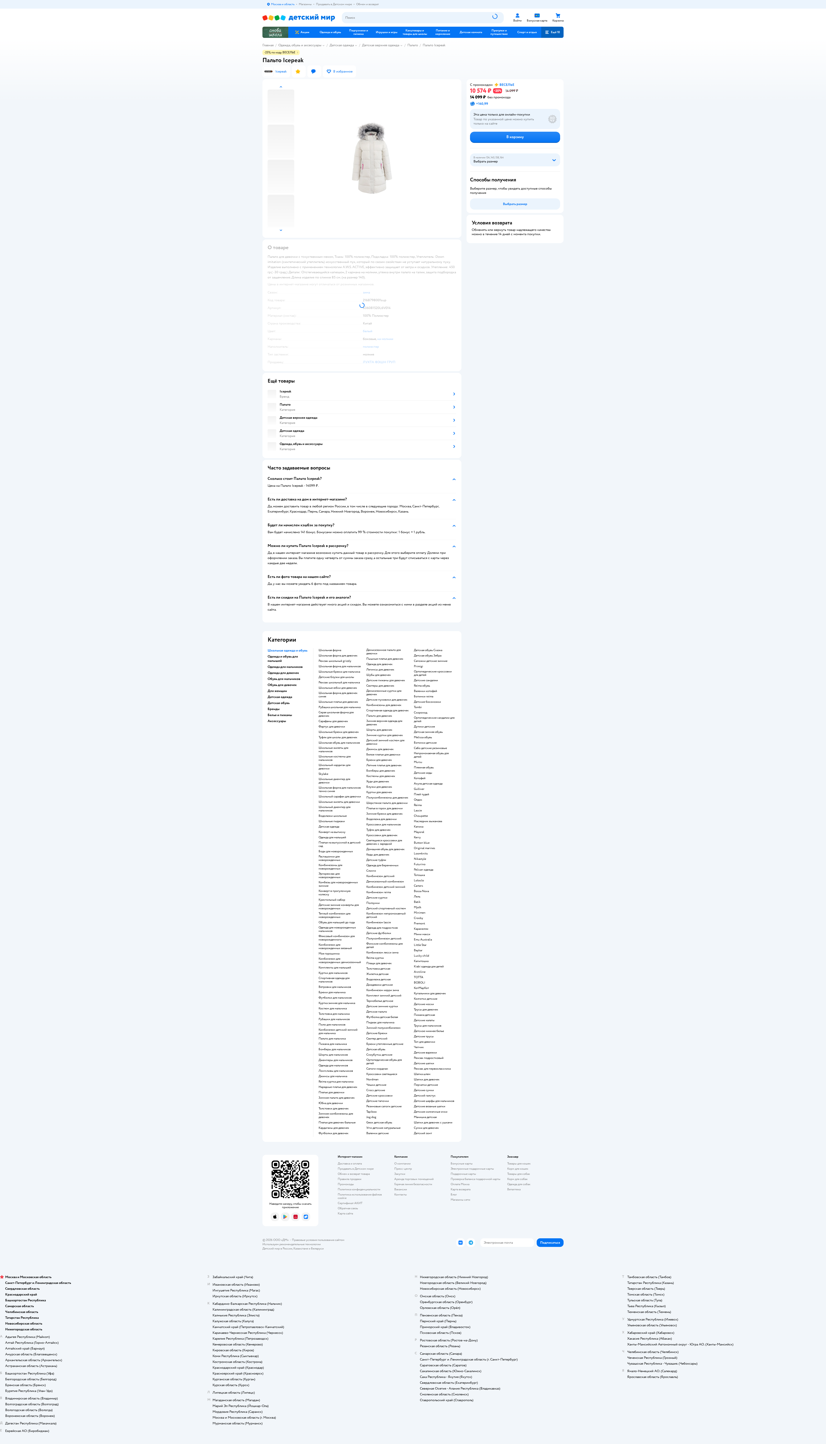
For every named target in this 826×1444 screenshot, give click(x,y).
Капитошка (421, 961)
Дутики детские (424, 726)
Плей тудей (421, 794)
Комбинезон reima (378, 892)
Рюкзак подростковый (429, 1058)
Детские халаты (424, 1020)
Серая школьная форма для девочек (336, 714)
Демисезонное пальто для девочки (383, 651)
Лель (417, 896)
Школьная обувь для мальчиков (339, 742)
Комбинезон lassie (378, 922)
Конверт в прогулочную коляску (335, 892)
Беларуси (317, 1248)
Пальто (412, 45)
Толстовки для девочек (334, 1108)
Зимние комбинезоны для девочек (336, 1115)
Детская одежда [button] (280, 697)
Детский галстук (425, 1095)
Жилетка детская (377, 974)
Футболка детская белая (382, 1017)
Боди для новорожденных (336, 851)
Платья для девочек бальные (337, 1122)
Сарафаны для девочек (333, 721)
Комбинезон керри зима (382, 990)
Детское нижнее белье (429, 1031)
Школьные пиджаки (332, 821)
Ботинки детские (425, 742)
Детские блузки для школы (336, 677)
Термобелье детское (379, 1001)
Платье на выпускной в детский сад (340, 844)
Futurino (419, 864)
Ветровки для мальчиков (335, 987)
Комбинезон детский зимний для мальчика (338, 1031)
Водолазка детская (378, 979)
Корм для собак (517, 1179)
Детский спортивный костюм (386, 908)
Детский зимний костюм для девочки (385, 742)
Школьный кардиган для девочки (334, 766)
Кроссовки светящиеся (381, 1074)
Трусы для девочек (426, 1009)
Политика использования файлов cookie (360, 1196)
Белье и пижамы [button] (280, 715)
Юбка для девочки (331, 1103)
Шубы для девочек (378, 675)
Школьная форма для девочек (338, 655)
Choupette (421, 816)
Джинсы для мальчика (333, 1076)
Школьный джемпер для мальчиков (334, 808)
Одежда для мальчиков (333, 1065)
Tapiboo (371, 1112)
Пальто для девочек (379, 716)
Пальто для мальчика (332, 1038)
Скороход (420, 712)
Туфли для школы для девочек (338, 737)
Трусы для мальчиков (427, 1025)
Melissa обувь (423, 737)
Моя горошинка (329, 953)
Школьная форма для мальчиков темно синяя (340, 789)
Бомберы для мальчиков (335, 1049)
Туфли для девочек (378, 830)
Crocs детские (375, 1090)
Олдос (418, 800)
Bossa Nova (421, 891)
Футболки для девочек (333, 1133)
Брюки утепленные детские (384, 1044)
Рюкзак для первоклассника (432, 1068)
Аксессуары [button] (277, 721)
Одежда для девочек (379, 664)
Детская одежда (342, 45)
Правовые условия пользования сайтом (318, 1240)
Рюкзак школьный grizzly (335, 661)
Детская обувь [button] (279, 703)
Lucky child (421, 956)
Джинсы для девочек (380, 749)
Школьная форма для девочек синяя (338, 694)
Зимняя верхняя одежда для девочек (384, 722)
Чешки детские (376, 1085)
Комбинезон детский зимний (385, 887)
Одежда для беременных (382, 865)
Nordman (372, 1079)
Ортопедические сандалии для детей (434, 719)
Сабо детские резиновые (430, 748)
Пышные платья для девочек (384, 659)
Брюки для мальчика (332, 992)
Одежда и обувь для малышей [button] (283, 658)
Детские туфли (376, 860)
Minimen (419, 912)
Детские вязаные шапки (429, 1106)
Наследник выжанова (428, 821)
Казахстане (300, 1248)
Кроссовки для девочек (382, 835)
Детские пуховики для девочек (386, 699)
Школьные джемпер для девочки (334, 780)
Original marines (424, 848)
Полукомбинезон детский (383, 938)
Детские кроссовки (379, 1095)
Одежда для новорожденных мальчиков (337, 929)
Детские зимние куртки (382, 1006)
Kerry (417, 837)
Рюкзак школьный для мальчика (339, 682)
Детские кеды (423, 773)
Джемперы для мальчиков (336, 1060)
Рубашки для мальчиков (334, 1019)
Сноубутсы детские (379, 1054)
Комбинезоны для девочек (383, 705)
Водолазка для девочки (381, 819)
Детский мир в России (277, 1248)
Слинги (371, 871)
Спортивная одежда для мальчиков (334, 979)
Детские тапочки (377, 1101)
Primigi (418, 666)
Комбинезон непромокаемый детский (386, 915)
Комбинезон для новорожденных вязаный (335, 946)
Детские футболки (378, 933)
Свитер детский (376, 1038)
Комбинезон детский (380, 876)
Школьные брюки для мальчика (339, 671)
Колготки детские (425, 999)
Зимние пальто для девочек (337, 1098)
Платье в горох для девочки (384, 808)
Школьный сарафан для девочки (340, 796)
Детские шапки (424, 1063)
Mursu (418, 762)
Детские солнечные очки (430, 1112)
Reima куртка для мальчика (336, 1081)
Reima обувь (422, 685)
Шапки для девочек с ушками (433, 1122)
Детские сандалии (426, 680)
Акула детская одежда (428, 783)
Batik (417, 902)
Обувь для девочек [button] (282, 685)
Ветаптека (514, 1189)
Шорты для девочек (379, 730)
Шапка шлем (422, 1074)
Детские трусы (424, 1036)
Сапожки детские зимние (430, 661)
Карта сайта (345, 1213)
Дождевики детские (379, 985)
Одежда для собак (518, 1184)
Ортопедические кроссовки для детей (433, 673)
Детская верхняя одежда (380, 45)
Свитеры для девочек (380, 685)
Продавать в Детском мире (356, 1169)
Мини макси (422, 934)
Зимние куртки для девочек (384, 735)
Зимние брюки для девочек (384, 813)
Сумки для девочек (426, 1128)
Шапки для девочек (426, 1079)
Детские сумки (424, 1090)
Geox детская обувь (379, 1122)
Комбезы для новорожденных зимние (338, 884)
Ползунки (373, 903)
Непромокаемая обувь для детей (431, 755)
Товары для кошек (519, 1163)
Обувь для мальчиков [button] (284, 679)
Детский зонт (423, 1133)
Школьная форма (330, 650)
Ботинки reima (423, 696)
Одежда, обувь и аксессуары (299, 45)
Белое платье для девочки (383, 754)
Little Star (420, 945)
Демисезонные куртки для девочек (383, 692)
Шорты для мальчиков (333, 1054)
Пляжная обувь (424, 767)
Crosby (418, 918)
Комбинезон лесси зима (382, 952)
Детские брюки (376, 1033)
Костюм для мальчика (333, 1008)
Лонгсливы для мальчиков (336, 1071)
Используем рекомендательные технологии (291, 1244)
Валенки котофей (425, 691)
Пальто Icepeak (434, 45)
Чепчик (419, 1047)
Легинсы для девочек (380, 669)
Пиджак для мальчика (380, 1022)
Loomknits (421, 853)
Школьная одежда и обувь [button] (287, 650)
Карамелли (421, 929)
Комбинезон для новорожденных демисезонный (340, 960)
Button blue (422, 843)
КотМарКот (421, 988)
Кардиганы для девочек (334, 1128)
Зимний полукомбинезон (383, 1028)
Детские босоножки (427, 702)
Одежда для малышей (332, 837)
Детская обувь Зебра (427, 655)
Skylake (323, 774)
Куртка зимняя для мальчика (337, 1003)
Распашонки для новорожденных (330, 858)
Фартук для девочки (332, 726)
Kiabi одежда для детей (429, 966)
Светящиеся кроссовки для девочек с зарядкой (384, 842)
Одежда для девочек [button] (283, 673)
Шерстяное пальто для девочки (387, 803)
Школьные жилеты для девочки (339, 802)
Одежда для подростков (382, 928)
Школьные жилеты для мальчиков (333, 749)
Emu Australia (423, 939)
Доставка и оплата (350, 1163)
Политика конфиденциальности (359, 1189)
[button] (552, 32)
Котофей (419, 778)
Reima (418, 805)
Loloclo (419, 880)
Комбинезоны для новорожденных (330, 866)
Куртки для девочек (379, 792)
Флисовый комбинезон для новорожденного (337, 937)
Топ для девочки (424, 1042)
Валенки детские (377, 1133)
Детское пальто (376, 1011)
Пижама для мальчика (333, 1044)
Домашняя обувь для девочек (385, 849)
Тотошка (419, 875)
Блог (454, 1194)
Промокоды (346, 1184)
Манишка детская (425, 1117)
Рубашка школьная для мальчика (340, 707)
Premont (419, 923)
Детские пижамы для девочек (385, 680)
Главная (268, 45)
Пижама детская (424, 1015)
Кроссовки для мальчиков (383, 824)
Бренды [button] (274, 709)
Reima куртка (375, 958)
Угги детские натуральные (383, 1128)
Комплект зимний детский (383, 995)
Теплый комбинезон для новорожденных (334, 915)
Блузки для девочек (379, 787)
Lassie (418, 810)
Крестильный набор (332, 900)
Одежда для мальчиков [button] (285, 667)
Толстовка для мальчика (334, 1014)
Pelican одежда (423, 869)
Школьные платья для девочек (338, 702)
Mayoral (419, 832)
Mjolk (417, 907)
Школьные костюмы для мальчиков (335, 758)
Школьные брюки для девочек (339, 732)
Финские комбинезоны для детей (384, 945)
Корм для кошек (517, 1169)
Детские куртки (376, 897)
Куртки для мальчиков (333, 973)
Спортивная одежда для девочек (387, 710)
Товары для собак (518, 1174)
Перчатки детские (426, 1085)
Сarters (418, 886)
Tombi (418, 707)
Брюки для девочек (379, 760)
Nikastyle (420, 859)
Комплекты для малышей (335, 967)
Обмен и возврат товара (354, 1174)
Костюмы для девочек (380, 776)
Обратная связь (348, 1208)
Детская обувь (375, 1049)
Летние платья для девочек (384, 765)
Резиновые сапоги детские (384, 1106)
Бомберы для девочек (380, 770)
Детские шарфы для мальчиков (434, 1101)
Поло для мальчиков (332, 1024)
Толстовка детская (378, 968)
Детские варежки (425, 1052)
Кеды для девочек (377, 854)
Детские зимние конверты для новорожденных (339, 906)
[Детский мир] (298, 17)
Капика (418, 826)
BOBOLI (419, 982)
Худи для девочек (377, 781)
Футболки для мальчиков (335, 997)
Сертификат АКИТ (350, 1203)
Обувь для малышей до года (337, 922)
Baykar (418, 950)
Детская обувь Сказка (428, 650)
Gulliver (419, 789)
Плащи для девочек (379, 963)
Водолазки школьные (333, 816)
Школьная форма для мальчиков (340, 666)
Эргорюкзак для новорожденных (330, 875)
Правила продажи (349, 1179)
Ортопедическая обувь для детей (384, 1061)
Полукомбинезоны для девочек (387, 797)
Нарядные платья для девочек (338, 1087)
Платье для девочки (331, 1092)
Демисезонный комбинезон (385, 881)
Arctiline (419, 972)
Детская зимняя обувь (428, 732)
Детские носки (424, 1004)
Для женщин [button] (277, 691)
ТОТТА (418, 977)
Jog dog (371, 1117)
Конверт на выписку (332, 832)
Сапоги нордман (377, 1068)
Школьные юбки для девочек (338, 688)
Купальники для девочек (430, 993)
